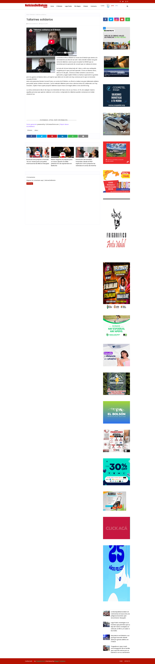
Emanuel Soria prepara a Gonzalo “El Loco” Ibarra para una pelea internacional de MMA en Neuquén (37, 161)
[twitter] (123, 1)
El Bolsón (32, 14)
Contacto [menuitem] (94, 6)
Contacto (127, 661)
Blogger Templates (59, 661)
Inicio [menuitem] (52, 6)
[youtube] (122, 19)
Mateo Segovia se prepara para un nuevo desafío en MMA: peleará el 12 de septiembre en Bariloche (61, 163)
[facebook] (120, 1)
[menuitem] (109, 5)
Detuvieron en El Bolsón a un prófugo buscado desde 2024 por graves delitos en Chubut (120, 639)
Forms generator (31, 124)
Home (121, 661)
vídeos (36, 130)
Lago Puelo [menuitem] (68, 6)
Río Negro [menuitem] (77, 6)
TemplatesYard (40, 661)
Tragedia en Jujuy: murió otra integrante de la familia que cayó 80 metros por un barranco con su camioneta (120, 649)
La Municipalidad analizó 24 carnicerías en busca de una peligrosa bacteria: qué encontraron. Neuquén (120, 615)
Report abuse (64, 124)
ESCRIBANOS (30, 126)
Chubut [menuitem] (85, 6)
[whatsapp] (127, 19)
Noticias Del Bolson (33, 23)
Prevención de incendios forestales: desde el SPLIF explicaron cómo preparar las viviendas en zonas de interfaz (86, 163)
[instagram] (126, 1)
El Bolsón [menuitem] (59, 6)
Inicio (27, 14)
